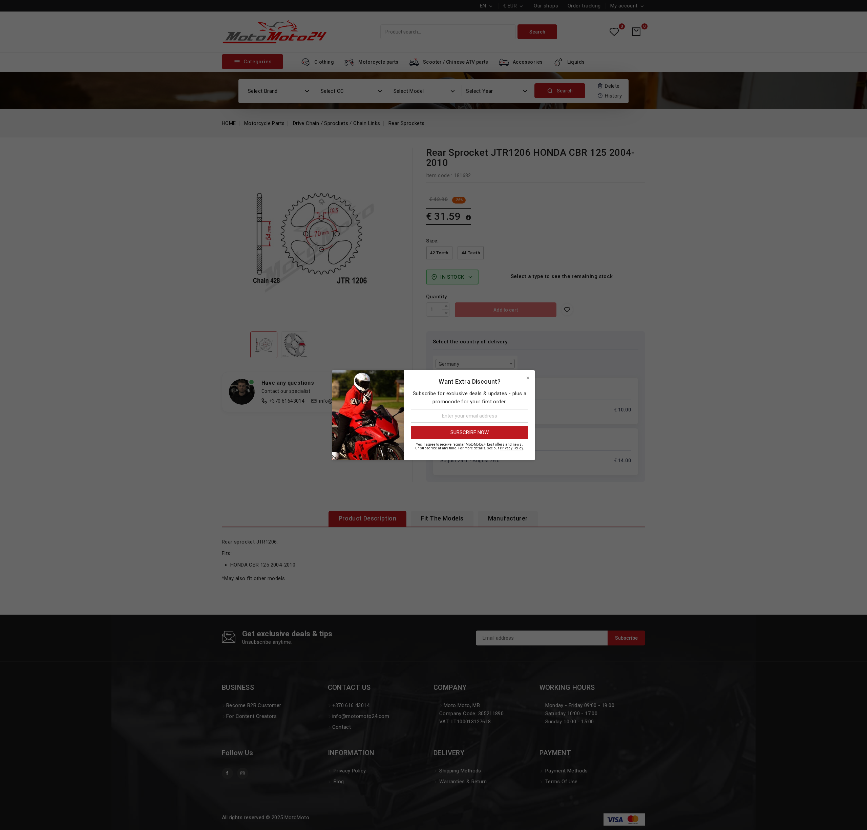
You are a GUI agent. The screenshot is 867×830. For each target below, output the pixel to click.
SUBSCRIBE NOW (469, 432)
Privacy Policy (511, 448)
